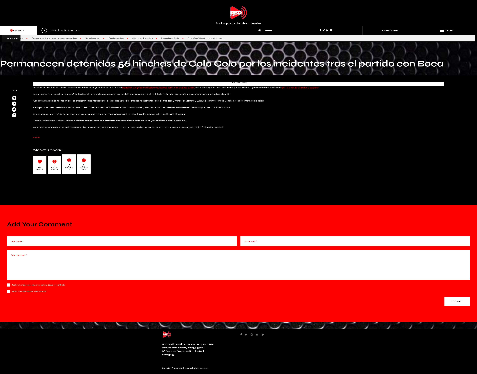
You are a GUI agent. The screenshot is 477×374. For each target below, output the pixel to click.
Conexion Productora (172, 368)
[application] (157, 30)
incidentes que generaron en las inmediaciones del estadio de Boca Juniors (158, 87)
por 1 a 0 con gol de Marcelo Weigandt (300, 87)
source (36, 137)
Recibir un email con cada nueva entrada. (29, 291)
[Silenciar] (260, 30)
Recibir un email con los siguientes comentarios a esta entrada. (38, 285)
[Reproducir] (44, 30)
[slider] (269, 29)
